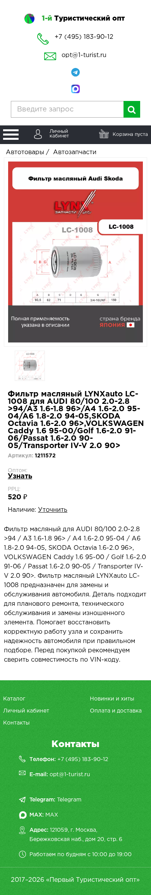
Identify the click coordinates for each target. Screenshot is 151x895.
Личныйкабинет (59, 133)
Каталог (14, 699)
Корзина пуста (130, 134)
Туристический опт (83, 19)
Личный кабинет (26, 711)
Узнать (20, 476)
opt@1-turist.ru (84, 55)
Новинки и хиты (112, 699)
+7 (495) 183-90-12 (82, 759)
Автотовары (25, 152)
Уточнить (52, 510)
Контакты (16, 723)
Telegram (69, 800)
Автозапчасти (74, 152)
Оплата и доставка (116, 711)
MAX (51, 815)
